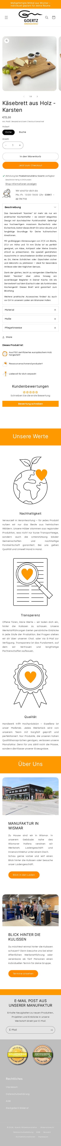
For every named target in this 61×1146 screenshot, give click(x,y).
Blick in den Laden (24, 875)
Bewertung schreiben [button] (30, 404)
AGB (8, 1101)
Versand (14, 121)
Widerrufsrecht (47, 1127)
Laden (27, 300)
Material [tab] (9, 310)
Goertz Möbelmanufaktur (26, 1127)
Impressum (12, 1087)
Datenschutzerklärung (18, 1094)
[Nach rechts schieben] (37, 96)
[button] (6, 17)
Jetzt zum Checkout (30, 165)
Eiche (8, 132)
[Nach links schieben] (24, 96)
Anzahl (5, 139)
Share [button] (9, 337)
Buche (22, 132)
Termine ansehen (23, 973)
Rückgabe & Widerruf (17, 1108)
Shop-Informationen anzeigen (21, 184)
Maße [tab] (8, 319)
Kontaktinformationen (25, 1137)
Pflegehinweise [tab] (13, 328)
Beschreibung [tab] (13, 207)
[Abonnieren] (51, 1030)
